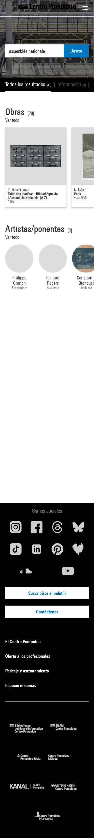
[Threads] (57, 529)
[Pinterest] (57, 551)
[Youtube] (68, 573)
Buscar (76, 51)
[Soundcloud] (26, 573)
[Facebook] (36, 529)
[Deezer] (78, 551)
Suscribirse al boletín (47, 593)
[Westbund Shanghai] (67, 791)
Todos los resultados (28, 84)
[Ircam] (67, 731)
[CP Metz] (32, 761)
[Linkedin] (36, 551)
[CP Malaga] (62, 761)
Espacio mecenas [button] (21, 685)
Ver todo (12, 120)
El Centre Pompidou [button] (23, 641)
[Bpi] (30, 731)
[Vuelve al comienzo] (82, 826)
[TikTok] (15, 551)
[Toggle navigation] (85, 8)
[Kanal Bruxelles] (30, 791)
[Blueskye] (78, 529)
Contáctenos (47, 611)
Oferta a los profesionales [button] (28, 656)
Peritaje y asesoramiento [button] (27, 670)
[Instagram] (15, 529)
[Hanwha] (47, 821)
